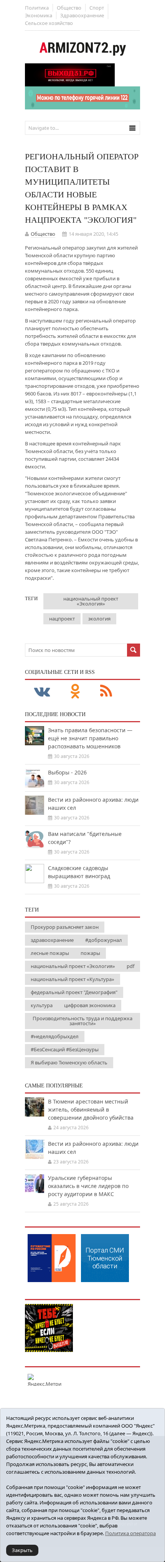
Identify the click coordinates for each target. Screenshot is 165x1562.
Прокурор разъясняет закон (65, 926)
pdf (130, 966)
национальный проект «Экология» (90, 601)
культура (42, 1005)
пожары (90, 953)
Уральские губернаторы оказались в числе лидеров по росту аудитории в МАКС (88, 1186)
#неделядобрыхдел (55, 1036)
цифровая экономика (90, 1005)
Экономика (38, 15)
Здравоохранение (82, 15)
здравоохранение (52, 940)
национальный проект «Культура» (72, 979)
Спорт (96, 7)
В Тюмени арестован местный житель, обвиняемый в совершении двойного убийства (91, 1109)
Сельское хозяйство (49, 23)
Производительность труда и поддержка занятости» (82, 1021)
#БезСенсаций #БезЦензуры (65, 1049)
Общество (69, 7)
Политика (37, 7)
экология (99, 618)
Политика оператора (130, 1533)
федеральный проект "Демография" (74, 992)
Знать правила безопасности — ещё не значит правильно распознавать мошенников (90, 738)
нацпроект (62, 618)
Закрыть (22, 1550)
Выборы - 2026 (67, 772)
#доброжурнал (103, 940)
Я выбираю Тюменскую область (69, 1062)
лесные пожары (50, 953)
